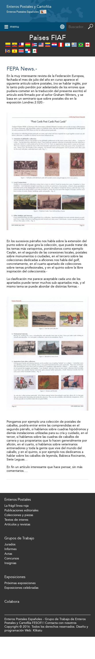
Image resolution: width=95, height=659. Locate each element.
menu (14, 26)
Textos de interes (16, 520)
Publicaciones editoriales (21, 510)
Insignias (10, 563)
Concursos (11, 558)
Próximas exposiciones (20, 583)
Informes (10, 549)
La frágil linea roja (16, 506)
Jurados (9, 544)
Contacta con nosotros (60, 623)
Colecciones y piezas (18, 515)
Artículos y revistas (17, 524)
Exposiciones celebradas (21, 588)
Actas (8, 554)
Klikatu (37, 630)
